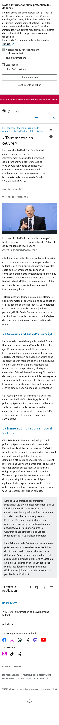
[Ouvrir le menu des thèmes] (46, 118)
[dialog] (29, 47)
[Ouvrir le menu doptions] (51, 143)
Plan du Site (8, 678)
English (17, 666)
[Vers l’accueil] (11, 113)
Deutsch (6, 666)
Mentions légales (10, 675)
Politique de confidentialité (37, 675)
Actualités (7, 624)
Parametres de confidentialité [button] (32, 678)
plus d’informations (16, 57)
